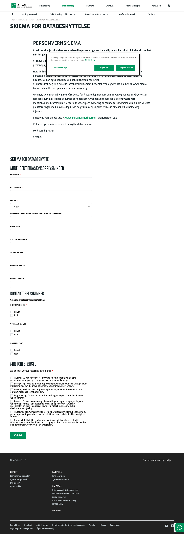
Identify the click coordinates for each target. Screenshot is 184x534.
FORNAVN (14, 175)
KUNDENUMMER (17, 265)
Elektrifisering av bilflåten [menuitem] (61, 14)
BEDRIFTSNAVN (17, 278)
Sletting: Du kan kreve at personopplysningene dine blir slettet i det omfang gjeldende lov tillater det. (46, 390)
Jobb (16, 315)
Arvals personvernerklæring (80, 117)
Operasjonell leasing (25, 20)
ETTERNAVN (15, 188)
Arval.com (18, 460)
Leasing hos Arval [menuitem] (29, 14)
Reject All (104, 68)
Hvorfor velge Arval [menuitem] (126, 14)
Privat (17, 311)
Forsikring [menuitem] (152, 14)
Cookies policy (90, 60)
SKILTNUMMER (16, 252)
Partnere (90, 6)
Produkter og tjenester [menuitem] (95, 14)
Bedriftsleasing (68, 6)
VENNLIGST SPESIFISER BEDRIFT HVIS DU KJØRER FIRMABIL (36, 213)
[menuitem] (170, 6)
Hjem (13, 20)
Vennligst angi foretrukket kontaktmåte (27, 300)
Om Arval (109, 6)
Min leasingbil (134, 6)
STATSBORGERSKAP (18, 239)
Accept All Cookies (126, 68)
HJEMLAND (15, 226)
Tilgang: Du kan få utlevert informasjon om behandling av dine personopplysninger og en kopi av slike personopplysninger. (43, 378)
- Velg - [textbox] (16, 206)
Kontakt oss (156, 6)
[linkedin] (172, 525)
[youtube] (166, 525)
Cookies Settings (60, 68)
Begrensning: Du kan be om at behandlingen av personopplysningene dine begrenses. (46, 396)
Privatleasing (44, 6)
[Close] (136, 57)
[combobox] (51, 206)
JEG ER (13, 201)
